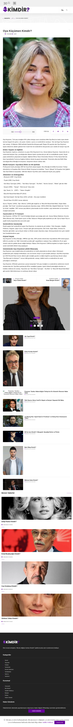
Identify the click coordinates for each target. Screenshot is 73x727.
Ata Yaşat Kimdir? (30, 336)
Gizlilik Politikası (9, 690)
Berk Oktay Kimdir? (30, 447)
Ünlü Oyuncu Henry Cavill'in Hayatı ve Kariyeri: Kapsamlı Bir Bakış (44, 400)
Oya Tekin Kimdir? (36, 321)
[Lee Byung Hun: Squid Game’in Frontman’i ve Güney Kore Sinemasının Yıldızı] (13, 421)
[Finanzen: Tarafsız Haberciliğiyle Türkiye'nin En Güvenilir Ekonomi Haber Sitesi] (13, 392)
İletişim (7, 693)
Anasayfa (7, 18)
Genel (6, 660)
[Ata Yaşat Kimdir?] (13, 340)
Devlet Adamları (9, 669)
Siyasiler (7, 662)
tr (14, 3)
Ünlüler (7, 665)
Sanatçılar (7, 667)
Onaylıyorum (59, 722)
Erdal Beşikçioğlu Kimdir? (11, 554)
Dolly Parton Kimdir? (9, 521)
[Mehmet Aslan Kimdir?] (13, 484)
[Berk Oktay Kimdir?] (13, 460)
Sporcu (7, 674)
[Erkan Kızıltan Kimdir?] (13, 368)
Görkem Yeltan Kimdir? (10, 618)
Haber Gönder (8, 697)
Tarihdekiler (8, 671)
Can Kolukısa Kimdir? (9, 586)
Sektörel (36, 317)
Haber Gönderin (36, 710)
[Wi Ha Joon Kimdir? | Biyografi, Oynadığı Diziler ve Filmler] (13, 436)
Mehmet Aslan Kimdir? (31, 480)
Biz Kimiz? (8, 688)
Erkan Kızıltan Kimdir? (31, 351)
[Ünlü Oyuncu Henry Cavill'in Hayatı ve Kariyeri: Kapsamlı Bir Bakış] (13, 405)
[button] (31, 326)
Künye (6, 695)
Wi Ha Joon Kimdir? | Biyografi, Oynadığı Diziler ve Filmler (42, 432)
